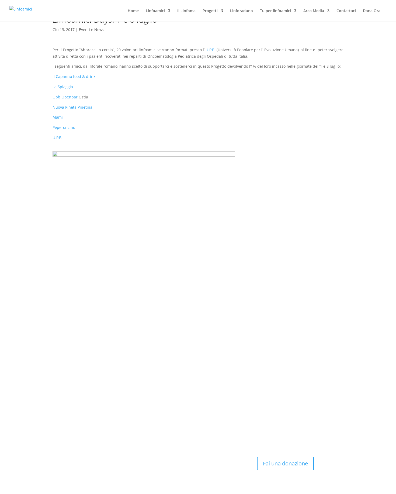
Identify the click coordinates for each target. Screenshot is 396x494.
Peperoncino (64, 127)
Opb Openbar (65, 97)
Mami (58, 117)
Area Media (313, 11)
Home (133, 11)
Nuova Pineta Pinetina (72, 107)
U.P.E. (209, 49)
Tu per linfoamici (275, 11)
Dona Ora (371, 11)
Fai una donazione (285, 463)
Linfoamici (155, 11)
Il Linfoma (186, 11)
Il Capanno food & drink (74, 76)
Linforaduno (241, 11)
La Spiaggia (63, 86)
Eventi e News (91, 29)
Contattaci (346, 11)
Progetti (210, 11)
